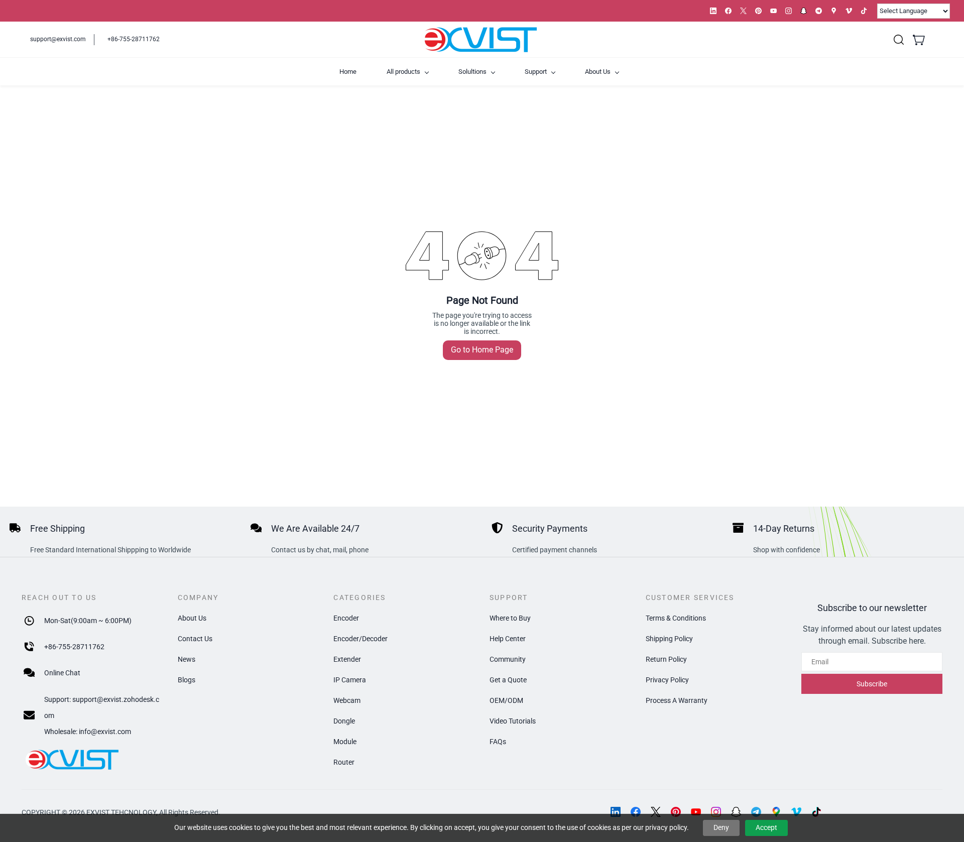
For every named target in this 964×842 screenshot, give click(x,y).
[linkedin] (713, 11)
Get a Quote (508, 680)
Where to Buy (510, 618)
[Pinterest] (675, 811)
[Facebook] (635, 811)
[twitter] (743, 11)
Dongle (344, 721)
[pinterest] (758, 11)
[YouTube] (695, 811)
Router (343, 762)
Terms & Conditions (676, 618)
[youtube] (773, 11)
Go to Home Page (482, 349)
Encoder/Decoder (360, 639)
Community (508, 659)
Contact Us (195, 639)
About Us (192, 618)
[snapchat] (803, 11)
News (186, 659)
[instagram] (788, 11)
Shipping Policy (669, 639)
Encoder (346, 618)
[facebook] (728, 11)
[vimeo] (849, 11)
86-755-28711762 (76, 647)
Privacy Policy (667, 680)
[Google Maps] (776, 811)
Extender (347, 659)
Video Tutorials (513, 721)
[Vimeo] (796, 811)
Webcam (346, 700)
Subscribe (872, 684)
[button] (899, 40)
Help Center (508, 639)
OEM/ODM (506, 700)
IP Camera (349, 680)
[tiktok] (864, 11)
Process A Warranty (676, 700)
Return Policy (666, 659)
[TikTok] (816, 811)
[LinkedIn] (615, 811)
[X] (655, 811)
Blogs (186, 680)
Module (344, 742)
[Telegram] (756, 811)
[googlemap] (833, 11)
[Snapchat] (736, 811)
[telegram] (818, 11)
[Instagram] (716, 811)
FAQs (498, 742)
